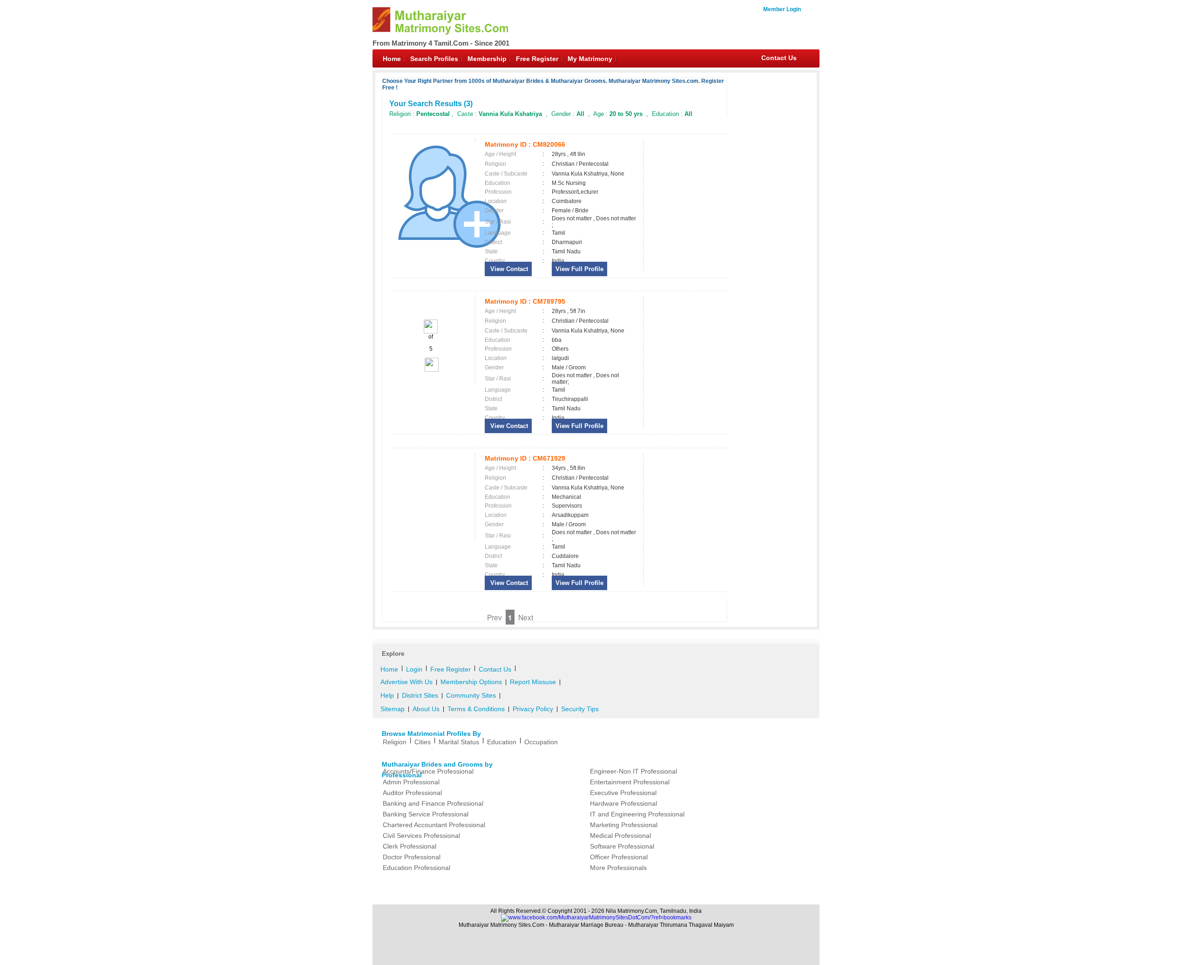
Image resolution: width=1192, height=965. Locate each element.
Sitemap (392, 709)
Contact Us (779, 57)
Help (387, 695)
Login (414, 669)
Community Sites (471, 695)
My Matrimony (590, 58)
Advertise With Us (406, 682)
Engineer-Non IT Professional (633, 771)
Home (392, 58)
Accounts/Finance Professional (428, 771)
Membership (487, 58)
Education (501, 742)
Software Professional (622, 846)
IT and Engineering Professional (637, 814)
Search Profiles (434, 58)
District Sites (420, 695)
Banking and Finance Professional (433, 803)
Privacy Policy (533, 709)
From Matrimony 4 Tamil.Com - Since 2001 (440, 43)
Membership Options (471, 682)
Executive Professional (623, 792)
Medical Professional (620, 835)
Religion (394, 742)
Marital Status (459, 742)
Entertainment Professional (630, 782)
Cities (422, 742)
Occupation (541, 742)
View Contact (508, 268)
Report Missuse (533, 682)
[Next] (431, 370)
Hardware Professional (623, 803)
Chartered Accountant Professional (434, 825)
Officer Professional (619, 857)
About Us (426, 709)
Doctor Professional (411, 857)
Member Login (782, 9)
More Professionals (618, 867)
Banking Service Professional (425, 814)
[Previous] (431, 331)
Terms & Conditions (476, 709)
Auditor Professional (412, 792)
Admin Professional (411, 782)
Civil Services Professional (421, 835)
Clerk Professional (409, 846)
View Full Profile (579, 268)
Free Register (537, 58)
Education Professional (416, 867)
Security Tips (580, 709)
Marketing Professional (623, 825)
